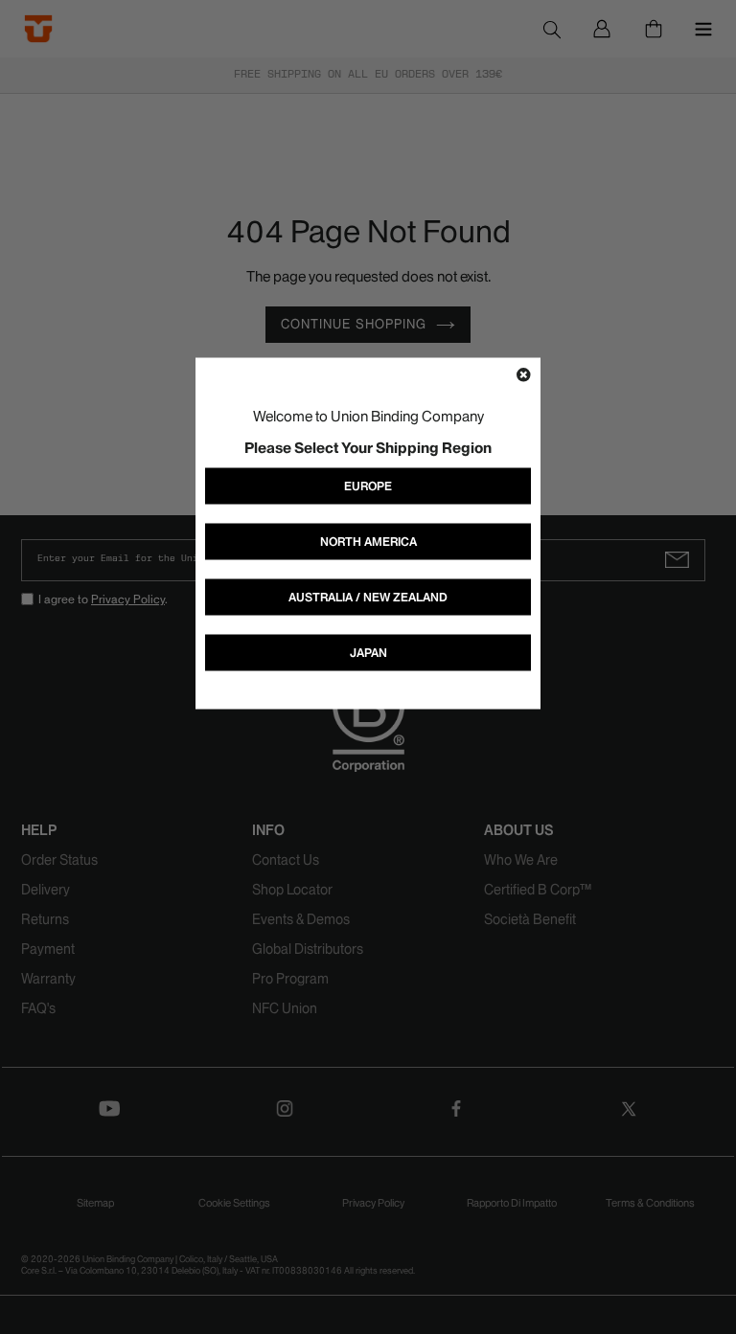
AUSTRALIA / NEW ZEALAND (368, 597)
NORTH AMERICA (368, 541)
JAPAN (368, 652)
